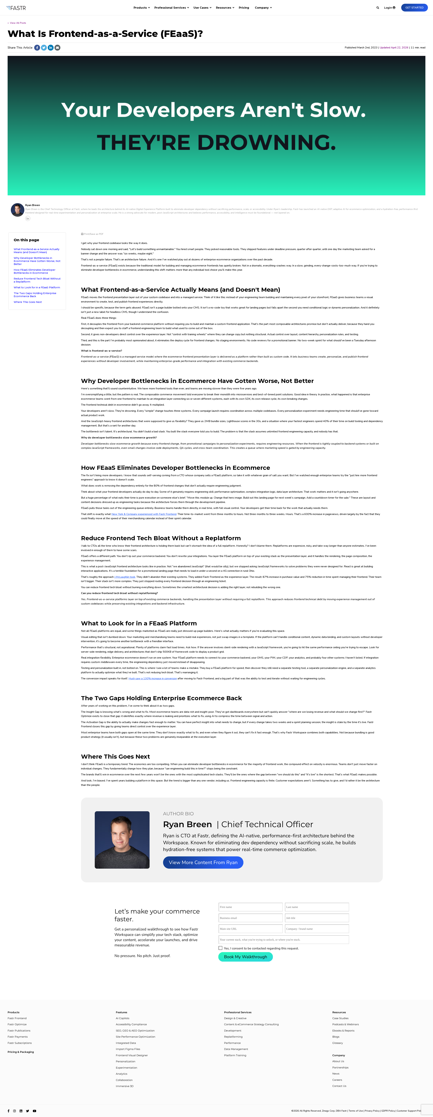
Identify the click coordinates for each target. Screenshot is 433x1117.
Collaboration (124, 1080)
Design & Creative (235, 1018)
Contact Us (339, 1086)
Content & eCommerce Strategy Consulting (251, 1024)
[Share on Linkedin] (51, 48)
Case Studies (340, 1018)
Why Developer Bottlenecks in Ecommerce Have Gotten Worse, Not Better (37, 261)
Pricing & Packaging (21, 1052)
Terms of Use (356, 1110)
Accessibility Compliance (131, 1024)
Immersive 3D (124, 1086)
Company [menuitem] (262, 7)
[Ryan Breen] (17, 210)
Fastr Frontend (17, 1018)
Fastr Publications (19, 1030)
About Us (338, 1061)
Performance (232, 1043)
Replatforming (233, 1036)
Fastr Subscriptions (20, 1043)
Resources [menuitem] (223, 7)
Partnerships (340, 1067)
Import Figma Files (128, 1049)
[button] (220, 948)
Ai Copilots (122, 1018)
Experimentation (126, 1067)
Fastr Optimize (17, 1024)
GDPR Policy (388, 1110)
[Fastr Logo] (16, 8)
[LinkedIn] (21, 1111)
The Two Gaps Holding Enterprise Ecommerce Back (35, 295)
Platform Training (235, 1055)
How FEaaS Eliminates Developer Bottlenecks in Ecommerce (34, 271)
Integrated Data (126, 1043)
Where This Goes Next (28, 302)
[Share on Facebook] (37, 48)
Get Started (414, 7)
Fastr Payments (18, 1036)
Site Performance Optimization (135, 1036)
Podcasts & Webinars (345, 1024)
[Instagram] (14, 1111)
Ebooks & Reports (343, 1030)
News (335, 1073)
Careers (337, 1079)
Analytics (121, 1073)
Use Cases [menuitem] (200, 7)
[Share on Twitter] (44, 48)
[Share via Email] (57, 48)
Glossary (337, 1043)
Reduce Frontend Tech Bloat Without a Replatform (37, 280)
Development (232, 1030)
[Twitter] (27, 1111)
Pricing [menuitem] (244, 7)
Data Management (236, 1049)
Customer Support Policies (411, 1110)
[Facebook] (8, 1111)
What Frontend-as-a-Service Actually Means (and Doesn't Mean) (36, 251)
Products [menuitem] (140, 7)
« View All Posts (17, 23)
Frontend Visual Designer (132, 1055)
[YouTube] (34, 1111)
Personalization (125, 1061)
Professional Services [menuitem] (170, 7)
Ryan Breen (32, 205)
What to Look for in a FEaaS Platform (37, 287)
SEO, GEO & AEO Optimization (135, 1030)
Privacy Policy (372, 1110)
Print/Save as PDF (93, 234)
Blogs (335, 1036)
